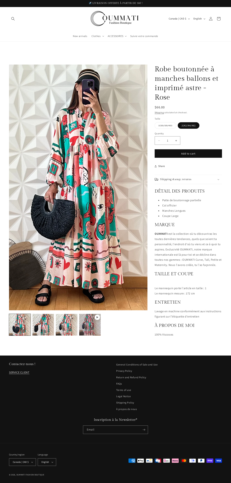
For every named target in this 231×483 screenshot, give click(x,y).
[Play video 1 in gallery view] (90, 325)
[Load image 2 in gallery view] (43, 325)
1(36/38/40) (167, 126)
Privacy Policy (124, 370)
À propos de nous (126, 409)
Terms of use (123, 390)
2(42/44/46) (189, 125)
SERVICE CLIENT (19, 372)
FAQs (119, 383)
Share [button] (161, 166)
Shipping (159, 112)
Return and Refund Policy (131, 377)
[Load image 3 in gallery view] (66, 325)
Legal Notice (123, 396)
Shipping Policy (125, 402)
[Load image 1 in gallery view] (20, 325)
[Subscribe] (144, 429)
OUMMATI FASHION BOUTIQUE (30, 474)
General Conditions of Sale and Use (137, 364)
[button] (13, 19)
